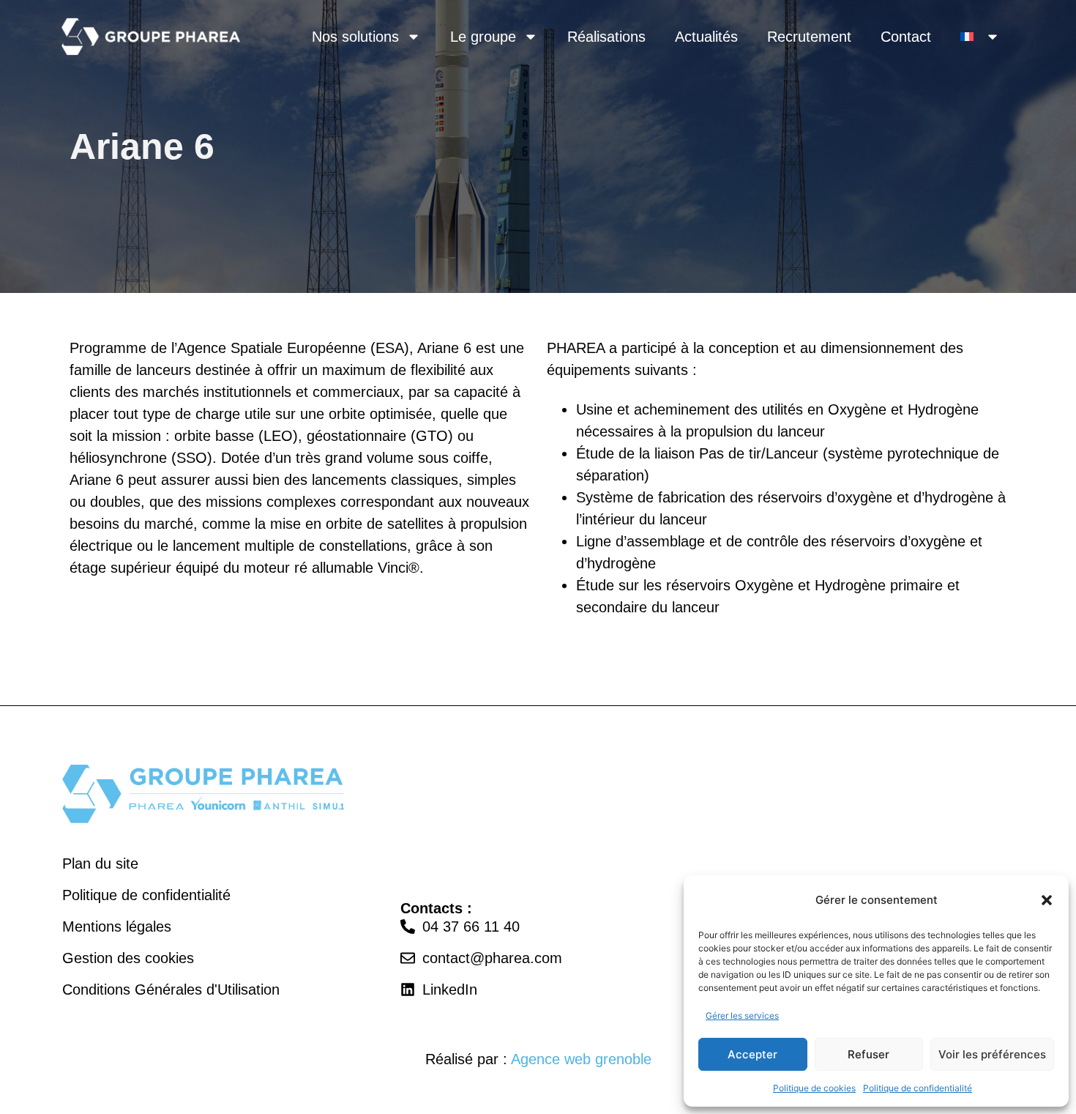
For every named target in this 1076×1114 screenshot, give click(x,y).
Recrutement (809, 37)
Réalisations (606, 37)
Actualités (706, 37)
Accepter (752, 1054)
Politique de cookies (814, 1088)
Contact (906, 37)
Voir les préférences (992, 1054)
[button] (1046, 900)
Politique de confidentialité (917, 1088)
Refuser (868, 1054)
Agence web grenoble (581, 1059)
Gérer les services (742, 1015)
